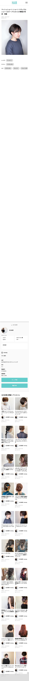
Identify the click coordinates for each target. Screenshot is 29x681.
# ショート (9, 60)
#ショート (16, 68)
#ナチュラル (7, 68)
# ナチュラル (10, 64)
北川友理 (11, 334)
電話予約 (14, 389)
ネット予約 (14, 384)
